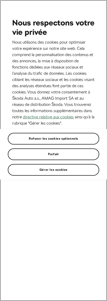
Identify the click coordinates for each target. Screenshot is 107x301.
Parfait (53, 154)
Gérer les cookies (53, 170)
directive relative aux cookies (48, 116)
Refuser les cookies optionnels (53, 138)
